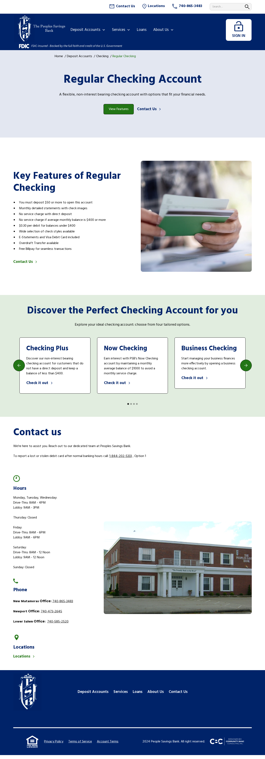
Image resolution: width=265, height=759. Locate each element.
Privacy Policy (53, 741)
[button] (88, 30)
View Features (119, 109)
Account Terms (107, 741)
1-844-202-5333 (120, 456)
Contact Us (178, 692)
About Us (155, 692)
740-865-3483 (62, 601)
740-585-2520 (58, 621)
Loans (137, 692)
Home (59, 56)
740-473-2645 (51, 611)
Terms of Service (80, 741)
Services (120, 692)
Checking (102, 56)
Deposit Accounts (79, 56)
